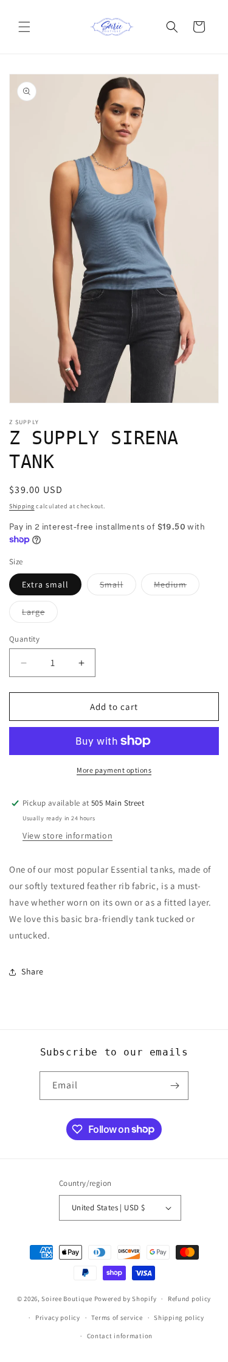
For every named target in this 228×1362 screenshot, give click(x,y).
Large (40, 614)
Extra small (45, 584)
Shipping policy (179, 1317)
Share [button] (32, 971)
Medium (176, 586)
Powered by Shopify (125, 1298)
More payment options (114, 770)
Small (118, 586)
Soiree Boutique (66, 1298)
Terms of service (116, 1317)
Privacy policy (57, 1317)
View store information (67, 835)
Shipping (22, 506)
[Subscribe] (174, 1085)
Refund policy (189, 1298)
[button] (24, 26)
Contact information (120, 1336)
